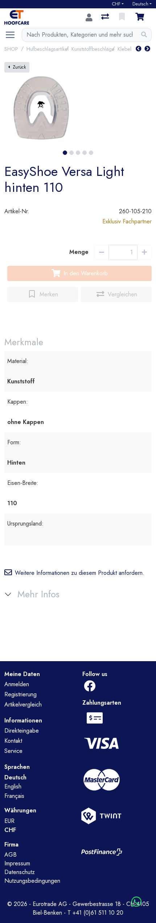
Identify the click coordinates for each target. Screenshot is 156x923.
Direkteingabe (21, 730)
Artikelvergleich (23, 704)
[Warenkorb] (141, 17)
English (12, 786)
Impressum (17, 863)
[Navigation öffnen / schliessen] (13, 35)
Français (14, 796)
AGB (10, 854)
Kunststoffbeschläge (93, 49)
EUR (9, 821)
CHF (116, 4)
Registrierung (20, 694)
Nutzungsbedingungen (32, 881)
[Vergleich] (106, 17)
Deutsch (140, 4)
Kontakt (13, 741)
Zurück (19, 67)
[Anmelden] (89, 17)
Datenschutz (19, 872)
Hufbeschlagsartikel (47, 49)
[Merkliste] (123, 17)
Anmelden (16, 684)
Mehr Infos (38, 594)
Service (13, 751)
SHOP (11, 49)
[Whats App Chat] (136, 902)
